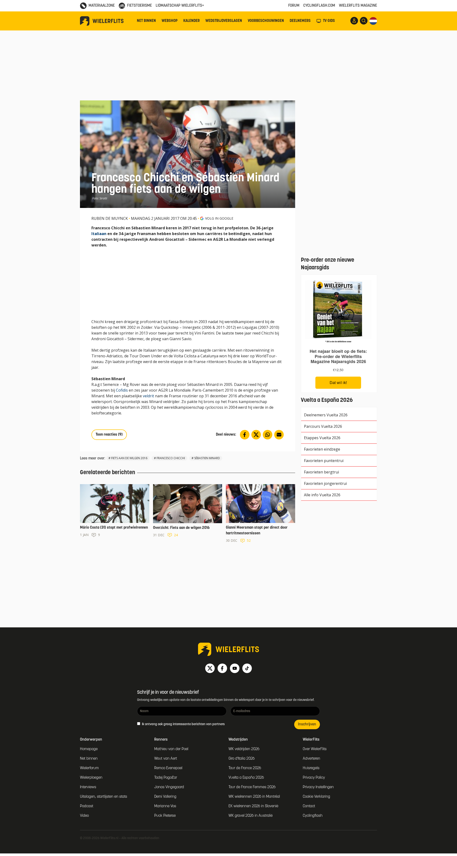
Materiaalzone (102, 6)
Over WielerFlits (315, 749)
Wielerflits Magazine (358, 6)
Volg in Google (219, 218)
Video (84, 816)
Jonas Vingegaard (169, 787)
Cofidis (122, 390)
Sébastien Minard (207, 458)
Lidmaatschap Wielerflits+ (180, 6)
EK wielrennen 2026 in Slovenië (253, 806)
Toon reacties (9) (109, 435)
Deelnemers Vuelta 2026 (326, 415)
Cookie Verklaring (316, 797)
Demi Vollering (165, 797)
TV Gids (329, 21)
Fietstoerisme (139, 6)
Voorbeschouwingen (266, 21)
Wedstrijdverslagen (223, 21)
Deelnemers (300, 21)
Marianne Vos (165, 806)
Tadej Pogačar (165, 778)
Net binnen (146, 21)
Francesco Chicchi (171, 458)
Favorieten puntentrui (323, 460)
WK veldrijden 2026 (243, 749)
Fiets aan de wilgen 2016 (129, 458)
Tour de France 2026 (244, 768)
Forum (293, 6)
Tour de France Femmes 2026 (252, 787)
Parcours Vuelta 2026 (323, 426)
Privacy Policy (314, 778)
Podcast (86, 806)
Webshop (170, 21)
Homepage (89, 749)
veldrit (148, 395)
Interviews (88, 787)
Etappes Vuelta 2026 (322, 437)
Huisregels (311, 768)
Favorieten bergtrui (321, 472)
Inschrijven (307, 724)
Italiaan (98, 233)
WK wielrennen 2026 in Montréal (254, 797)
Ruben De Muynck (109, 218)
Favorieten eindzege (322, 449)
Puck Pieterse (165, 816)
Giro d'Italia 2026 (241, 759)
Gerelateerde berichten (107, 473)
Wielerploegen (91, 778)
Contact (309, 806)
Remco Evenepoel (168, 768)
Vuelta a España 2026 (246, 778)
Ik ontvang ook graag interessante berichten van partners (183, 724)
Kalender (191, 21)
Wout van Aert (165, 759)
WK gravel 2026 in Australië (250, 816)
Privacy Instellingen (318, 787)
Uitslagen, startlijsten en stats (103, 797)
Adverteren (311, 759)
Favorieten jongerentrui (325, 483)
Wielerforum (89, 768)
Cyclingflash (313, 816)
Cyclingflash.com (319, 6)
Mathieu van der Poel (171, 749)
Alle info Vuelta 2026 (322, 494)
